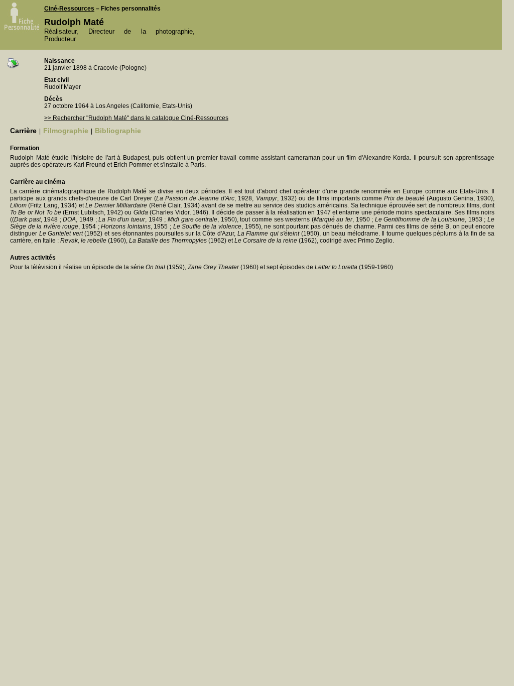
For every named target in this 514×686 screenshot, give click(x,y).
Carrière (23, 131)
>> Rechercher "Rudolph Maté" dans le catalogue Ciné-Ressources (136, 118)
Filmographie (65, 131)
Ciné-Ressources (69, 8)
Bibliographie (118, 131)
